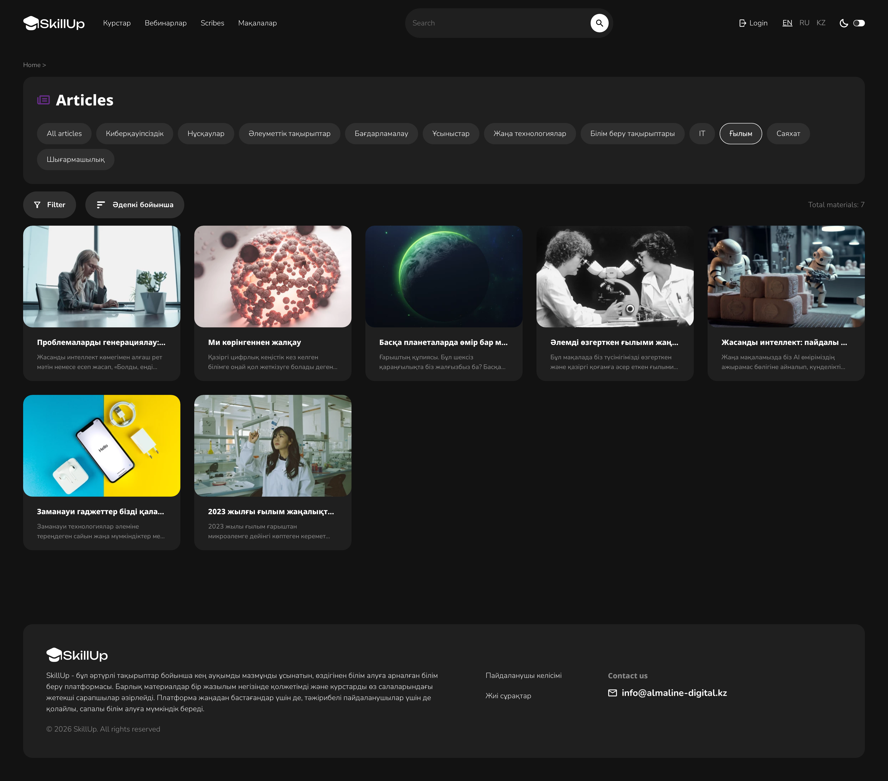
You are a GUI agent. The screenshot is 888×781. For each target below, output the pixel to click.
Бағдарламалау (381, 133)
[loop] (600, 23)
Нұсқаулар (206, 133)
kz (821, 23)
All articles (64, 133)
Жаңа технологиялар (530, 133)
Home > (34, 65)
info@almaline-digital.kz (674, 693)
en (787, 23)
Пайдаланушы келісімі (524, 675)
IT (702, 133)
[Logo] (54, 23)
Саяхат (788, 133)
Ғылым (740, 133)
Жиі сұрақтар (508, 696)
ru (804, 23)
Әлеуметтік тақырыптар (290, 133)
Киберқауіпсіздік (134, 133)
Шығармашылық (76, 159)
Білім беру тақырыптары (632, 133)
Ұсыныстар (451, 133)
